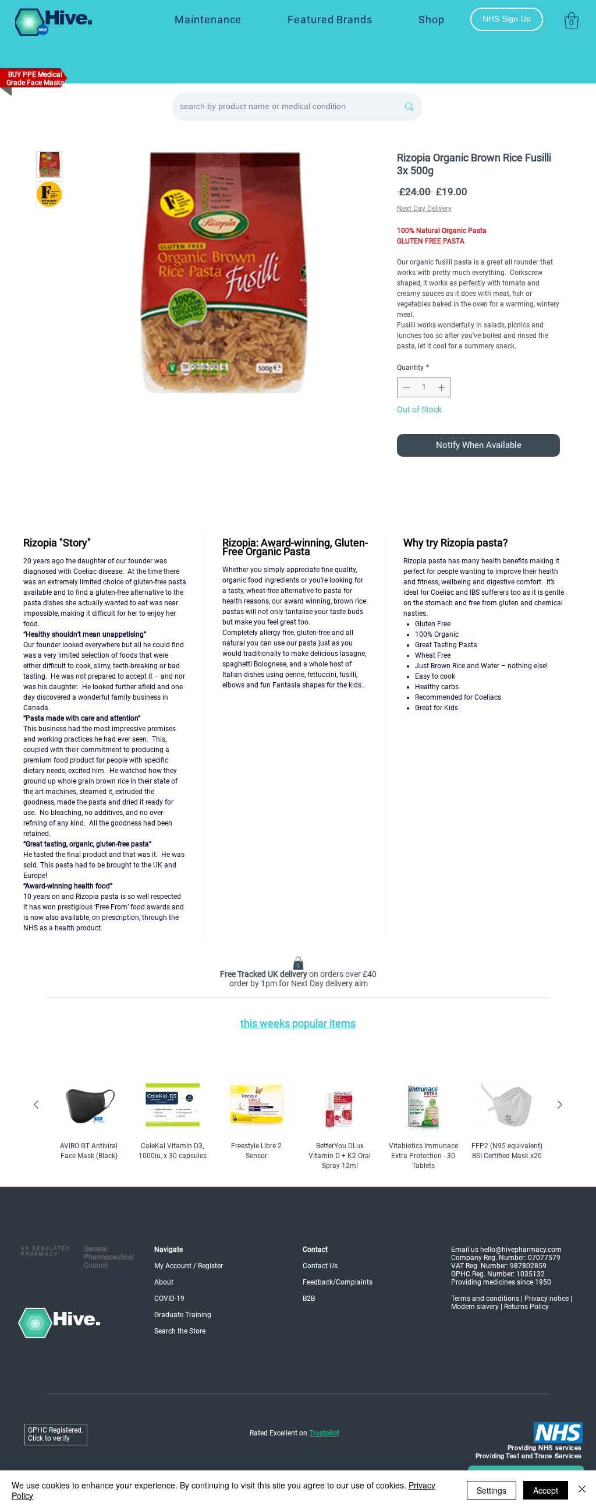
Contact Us (320, 1266)
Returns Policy (526, 1307)
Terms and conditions (485, 1298)
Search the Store (179, 1331)
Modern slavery (475, 1307)
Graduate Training (182, 1315)
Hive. (68, 18)
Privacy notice (546, 1298)
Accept (545, 1490)
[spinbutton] (423, 387)
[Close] (582, 1490)
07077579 (544, 1258)
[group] (298, 1124)
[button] (330, 19)
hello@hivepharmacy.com (521, 1250)
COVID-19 (169, 1298)
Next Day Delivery (424, 208)
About (163, 1282)
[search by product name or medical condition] (409, 107)
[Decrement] (405, 387)
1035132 (530, 1274)
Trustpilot (324, 1433)
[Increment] (442, 387)
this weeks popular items (298, 1023)
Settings (491, 1490)
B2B (309, 1298)
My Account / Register (188, 1266)
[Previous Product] (36, 1105)
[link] (572, 20)
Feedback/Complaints (337, 1282)
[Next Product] (560, 1105)
